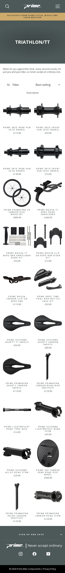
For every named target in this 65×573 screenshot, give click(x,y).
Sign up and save (31, 534)
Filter (15, 85)
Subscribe (52, 563)
